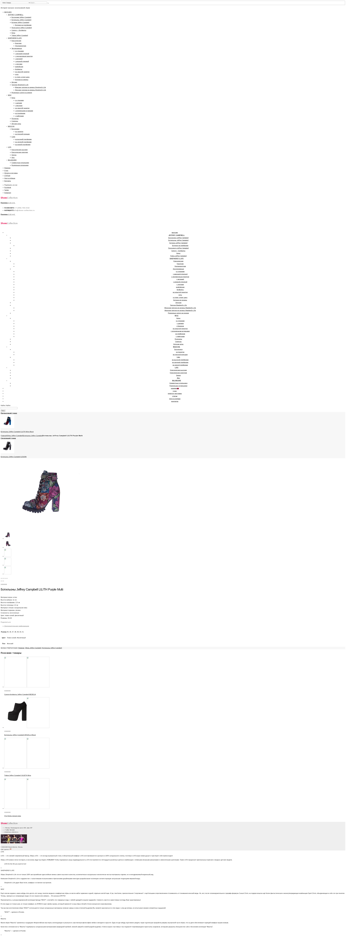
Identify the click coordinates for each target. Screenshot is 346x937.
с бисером (18, 105)
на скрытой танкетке (22, 72)
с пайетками (19, 116)
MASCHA (11, 126)
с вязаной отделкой (22, 61)
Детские (14, 82)
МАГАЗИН (8, 12)
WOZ (9, 95)
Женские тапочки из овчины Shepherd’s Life (30, 90)
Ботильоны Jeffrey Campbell (21, 20)
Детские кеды (16, 124)
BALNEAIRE (12, 160)
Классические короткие (20, 152)
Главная (4, 435)
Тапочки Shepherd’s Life (20, 85)
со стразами (19, 51)
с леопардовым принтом (24, 56)
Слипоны (15, 121)
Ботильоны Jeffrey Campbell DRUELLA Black (20, 735)
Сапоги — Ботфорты (19, 30)
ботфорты (18, 69)
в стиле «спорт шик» (22, 77)
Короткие (18, 43)
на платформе (20, 113)
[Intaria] (10, 849)
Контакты (7, 181)
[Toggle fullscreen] (5, 578)
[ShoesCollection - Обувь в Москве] (9, 198)
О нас (6, 170)
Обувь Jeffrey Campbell (15, 435)
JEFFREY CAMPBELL (15, 15)
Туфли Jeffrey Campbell (20, 35)
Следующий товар (8, 438)
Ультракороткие (20, 46)
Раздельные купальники (20, 165)
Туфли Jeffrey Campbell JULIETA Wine (17, 775)
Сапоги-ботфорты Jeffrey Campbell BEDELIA (20, 694)
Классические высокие (20, 150)
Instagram (7, 193)
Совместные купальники (20, 162)
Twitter (6, 190)
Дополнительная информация (16, 626)
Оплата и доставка (11, 173)
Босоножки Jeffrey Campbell (21, 17)
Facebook (7, 187)
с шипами (18, 103)
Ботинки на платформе (23, 25)
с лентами (18, 64)
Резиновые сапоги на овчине (22, 92)
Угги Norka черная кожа (12, 816)
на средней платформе (23, 142)
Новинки (7, 168)
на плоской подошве (22, 134)
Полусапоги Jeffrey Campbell (22, 27)
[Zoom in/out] (7, 578)
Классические (16, 40)
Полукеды (15, 118)
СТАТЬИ (7, 175)
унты (17, 74)
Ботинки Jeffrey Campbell (20, 22)
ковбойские (19, 66)
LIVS (9, 147)
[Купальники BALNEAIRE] (14, 843)
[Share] (3, 578)
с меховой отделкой (22, 53)
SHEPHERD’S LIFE (15, 38)
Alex (13, 157)
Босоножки (15, 129)
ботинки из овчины (21, 79)
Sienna (14, 155)
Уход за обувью (9, 178)
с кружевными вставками (24, 111)
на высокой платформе (23, 139)
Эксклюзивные (17, 48)
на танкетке (19, 131)
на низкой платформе (22, 144)
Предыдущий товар (9, 413)
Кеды (13, 33)
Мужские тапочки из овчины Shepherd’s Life (30, 87)
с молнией (18, 59)
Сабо (13, 137)
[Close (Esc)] (1, 578)
